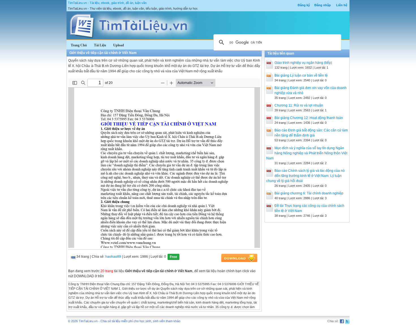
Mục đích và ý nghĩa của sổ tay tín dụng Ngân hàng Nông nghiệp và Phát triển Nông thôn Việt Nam (306, 153)
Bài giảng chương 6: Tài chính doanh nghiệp (309, 193)
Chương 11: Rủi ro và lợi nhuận (299, 105)
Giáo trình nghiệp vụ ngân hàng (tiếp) (303, 63)
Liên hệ (341, 5)
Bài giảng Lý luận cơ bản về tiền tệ (301, 75)
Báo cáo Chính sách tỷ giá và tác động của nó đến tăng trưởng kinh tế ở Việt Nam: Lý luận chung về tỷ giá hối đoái (305, 176)
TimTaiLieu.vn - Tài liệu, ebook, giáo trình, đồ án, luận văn (107, 3)
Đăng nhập (322, 5)
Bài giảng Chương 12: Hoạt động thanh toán (309, 118)
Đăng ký (304, 5)
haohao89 (113, 257)
